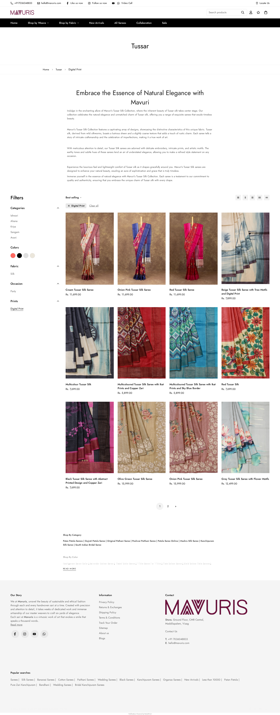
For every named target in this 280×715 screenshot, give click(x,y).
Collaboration (144, 23)
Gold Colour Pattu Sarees (196, 563)
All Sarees (120, 23)
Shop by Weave (37, 23)
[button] (265, 12)
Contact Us (171, 631)
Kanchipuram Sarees (149, 680)
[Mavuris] (22, 12)
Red (13, 255)
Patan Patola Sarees (73, 541)
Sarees (15, 680)
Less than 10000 (212, 680)
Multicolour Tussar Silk (78, 384)
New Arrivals (96, 23)
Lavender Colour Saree (101, 563)
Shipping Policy (107, 612)
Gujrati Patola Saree (94, 541)
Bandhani (45, 685)
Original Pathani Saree (118, 541)
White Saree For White (148, 563)
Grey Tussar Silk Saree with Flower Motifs (245, 479)
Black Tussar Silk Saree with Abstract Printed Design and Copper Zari (86, 481)
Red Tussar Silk (230, 384)
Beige (32, 255)
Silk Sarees (28, 680)
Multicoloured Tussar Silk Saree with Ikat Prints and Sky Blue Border (192, 386)
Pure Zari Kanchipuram (24, 685)
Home (14, 23)
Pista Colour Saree (172, 563)
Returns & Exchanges (110, 607)
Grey (25, 255)
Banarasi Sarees (46, 680)
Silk (12, 274)
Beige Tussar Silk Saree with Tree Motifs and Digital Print (244, 292)
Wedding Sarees (107, 680)
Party (13, 291)
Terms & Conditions (109, 617)
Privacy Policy (106, 602)
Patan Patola (231, 680)
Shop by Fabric (67, 23)
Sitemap (103, 628)
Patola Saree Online (167, 541)
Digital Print (17, 309)
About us (104, 633)
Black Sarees (127, 680)
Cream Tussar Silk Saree (79, 290)
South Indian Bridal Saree (88, 544)
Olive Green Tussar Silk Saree (135, 479)
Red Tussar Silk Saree (181, 290)
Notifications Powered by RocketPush (140, 714)
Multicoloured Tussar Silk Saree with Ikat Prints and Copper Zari (141, 386)
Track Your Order (108, 623)
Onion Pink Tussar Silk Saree (134, 290)
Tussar (59, 69)
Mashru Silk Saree (189, 541)
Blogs (102, 638)
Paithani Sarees (86, 680)
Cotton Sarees (66, 680)
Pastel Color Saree (125, 563)
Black (19, 255)
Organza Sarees (172, 680)
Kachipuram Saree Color (75, 563)
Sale (164, 23)
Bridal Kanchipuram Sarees (89, 685)
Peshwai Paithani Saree (144, 541)
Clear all (94, 206)
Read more (69, 569)
